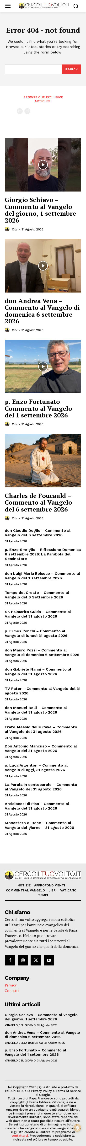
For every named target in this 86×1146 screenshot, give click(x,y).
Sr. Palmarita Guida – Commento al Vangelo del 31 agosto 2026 (38, 613)
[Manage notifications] (77, 1128)
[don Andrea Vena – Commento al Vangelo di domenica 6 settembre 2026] (43, 266)
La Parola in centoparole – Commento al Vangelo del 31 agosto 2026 (41, 786)
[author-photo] (8, 229)
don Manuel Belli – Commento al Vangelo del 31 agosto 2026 (36, 709)
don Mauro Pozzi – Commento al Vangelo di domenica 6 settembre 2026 (42, 652)
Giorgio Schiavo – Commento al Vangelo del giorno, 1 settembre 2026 (40, 210)
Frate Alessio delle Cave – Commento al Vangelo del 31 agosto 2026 (41, 729)
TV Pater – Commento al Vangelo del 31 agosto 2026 (43, 690)
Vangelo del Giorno (20, 1025)
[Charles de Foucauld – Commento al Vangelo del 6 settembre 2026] (43, 460)
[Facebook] (10, 960)
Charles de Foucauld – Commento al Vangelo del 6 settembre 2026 (38, 502)
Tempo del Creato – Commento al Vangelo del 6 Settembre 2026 (37, 594)
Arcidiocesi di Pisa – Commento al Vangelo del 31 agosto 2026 (37, 805)
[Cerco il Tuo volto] (44, 6)
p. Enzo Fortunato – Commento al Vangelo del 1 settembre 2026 (38, 408)
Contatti (12, 990)
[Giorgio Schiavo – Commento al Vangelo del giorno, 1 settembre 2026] (43, 165)
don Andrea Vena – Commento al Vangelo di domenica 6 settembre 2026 (42, 311)
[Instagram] (23, 960)
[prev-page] (20, 111)
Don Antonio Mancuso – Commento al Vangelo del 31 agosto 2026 (41, 748)
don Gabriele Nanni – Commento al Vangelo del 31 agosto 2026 (38, 671)
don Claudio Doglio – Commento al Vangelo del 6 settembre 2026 (37, 532)
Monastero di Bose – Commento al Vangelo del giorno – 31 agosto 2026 (39, 825)
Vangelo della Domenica (24, 1043)
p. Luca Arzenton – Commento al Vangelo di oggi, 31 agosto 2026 (36, 767)
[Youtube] (49, 960)
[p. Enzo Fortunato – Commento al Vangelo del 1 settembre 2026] (43, 366)
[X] (36, 960)
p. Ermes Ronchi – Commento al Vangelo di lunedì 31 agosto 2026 (36, 633)
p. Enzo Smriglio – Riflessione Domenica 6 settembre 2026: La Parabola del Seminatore (43, 554)
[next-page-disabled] (27, 111)
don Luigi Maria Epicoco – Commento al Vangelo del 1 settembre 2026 (42, 575)
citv (14, 229)
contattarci (19, 1135)
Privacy (11, 985)
